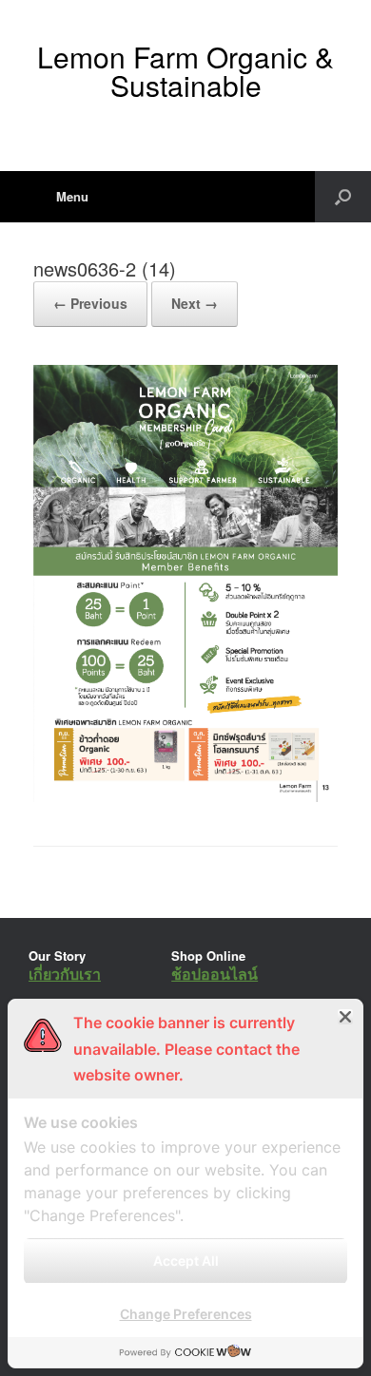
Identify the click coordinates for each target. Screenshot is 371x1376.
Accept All (186, 1260)
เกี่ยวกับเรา (65, 973)
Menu (72, 196)
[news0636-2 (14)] (185, 797)
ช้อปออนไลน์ (214, 973)
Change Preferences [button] (186, 1314)
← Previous (90, 303)
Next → (194, 303)
